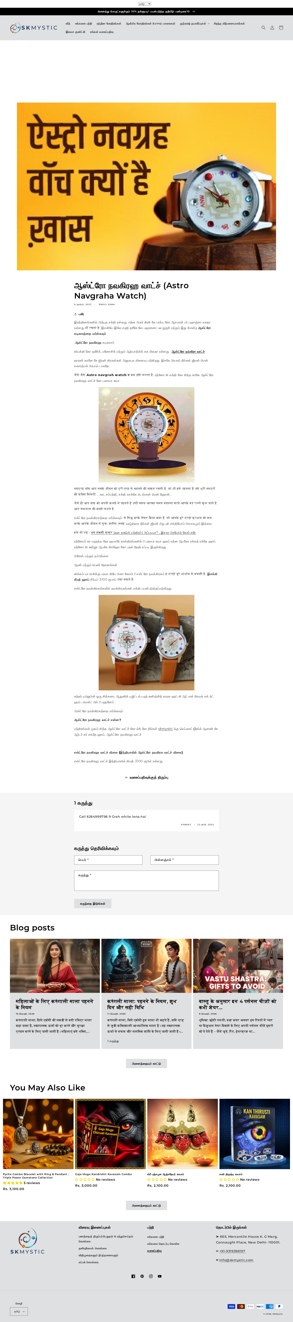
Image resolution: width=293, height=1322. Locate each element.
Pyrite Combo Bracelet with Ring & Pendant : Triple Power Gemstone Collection (36, 1176)
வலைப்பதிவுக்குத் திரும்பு (149, 777)
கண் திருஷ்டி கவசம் (230, 1174)
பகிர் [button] (81, 314)
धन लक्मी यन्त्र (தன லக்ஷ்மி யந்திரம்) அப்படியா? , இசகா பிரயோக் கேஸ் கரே (143, 532)
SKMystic (277, 1314)
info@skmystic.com (236, 1260)
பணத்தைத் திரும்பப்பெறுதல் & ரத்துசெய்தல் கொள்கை (106, 1239)
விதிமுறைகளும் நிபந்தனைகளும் (99, 1255)
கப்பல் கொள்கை (89, 1262)
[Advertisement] (146, 72)
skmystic (165, 729)
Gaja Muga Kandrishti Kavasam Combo (103, 1174)
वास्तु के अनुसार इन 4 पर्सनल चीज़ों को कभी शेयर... (238, 1004)
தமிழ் (17, 1311)
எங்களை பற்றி (155, 1237)
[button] (194, 23)
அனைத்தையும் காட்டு (146, 1063)
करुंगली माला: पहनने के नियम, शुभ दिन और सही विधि (142, 1004)
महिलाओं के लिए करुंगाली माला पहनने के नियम (54, 1004)
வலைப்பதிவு (154, 1250)
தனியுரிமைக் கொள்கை (93, 1248)
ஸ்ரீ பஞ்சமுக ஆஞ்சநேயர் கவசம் (165, 1174)
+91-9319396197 (232, 1251)
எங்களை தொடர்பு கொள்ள (163, 1243)
